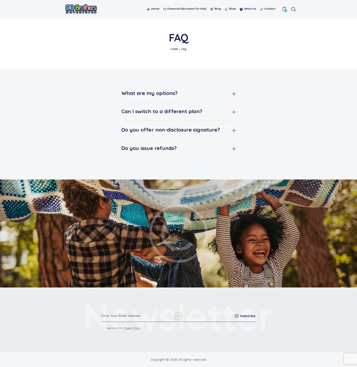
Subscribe (248, 316)
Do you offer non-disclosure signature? (170, 130)
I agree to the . (123, 328)
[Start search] (293, 9)
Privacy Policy (132, 328)
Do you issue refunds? (149, 148)
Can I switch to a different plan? (161, 111)
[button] (178, 93)
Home (174, 49)
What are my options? (149, 93)
